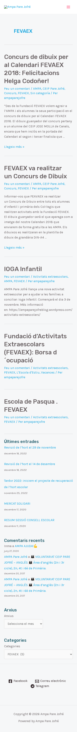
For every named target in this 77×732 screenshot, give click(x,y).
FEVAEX (23, 93)
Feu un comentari (17, 88)
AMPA (37, 88)
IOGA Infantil (23, 269)
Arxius (9, 616)
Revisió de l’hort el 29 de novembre (30, 447)
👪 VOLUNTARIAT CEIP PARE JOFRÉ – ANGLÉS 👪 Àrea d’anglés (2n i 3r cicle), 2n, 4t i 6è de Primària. (37, 562)
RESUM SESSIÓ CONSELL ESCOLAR (29, 520)
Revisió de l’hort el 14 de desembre (29, 464)
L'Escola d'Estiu (28, 372)
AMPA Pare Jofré (15, 557)
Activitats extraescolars (50, 276)
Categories (12, 646)
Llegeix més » (14, 147)
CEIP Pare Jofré (53, 88)
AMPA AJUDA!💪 (26, 546)
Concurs (10, 93)
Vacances (48, 372)
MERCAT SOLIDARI (17, 503)
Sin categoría (40, 93)
